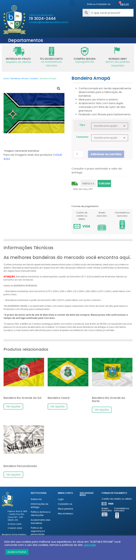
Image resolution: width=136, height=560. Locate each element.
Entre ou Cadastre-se (98, 4)
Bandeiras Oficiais (20, 78)
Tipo (82, 125)
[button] (72, 3)
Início (6, 78)
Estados (34, 78)
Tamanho (82, 137)
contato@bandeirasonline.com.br (48, 22)
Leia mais (90, 545)
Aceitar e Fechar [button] (16, 552)
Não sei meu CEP (83, 189)
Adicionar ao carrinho (106, 154)
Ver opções (13, 406)
